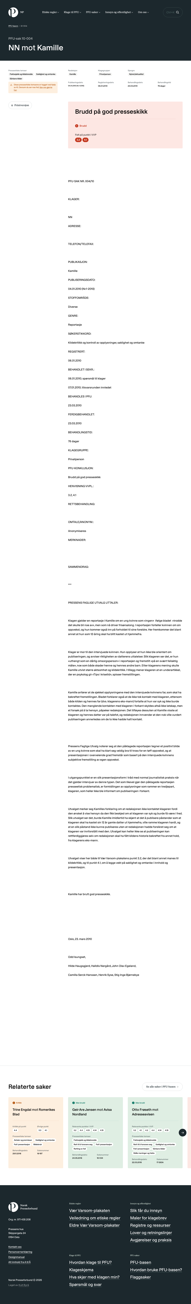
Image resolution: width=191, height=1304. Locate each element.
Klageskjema (81, 1269)
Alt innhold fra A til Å (19, 1262)
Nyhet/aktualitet (136, 74)
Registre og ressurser (150, 1225)
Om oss (142, 12)
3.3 (40, 1130)
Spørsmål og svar (85, 1284)
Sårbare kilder (16, 78)
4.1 (85, 139)
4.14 (95, 1130)
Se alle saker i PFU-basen (160, 1086)
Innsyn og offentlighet (118, 12)
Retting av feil (80, 1149)
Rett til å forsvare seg (83, 1144)
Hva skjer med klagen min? (94, 1277)
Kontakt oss (15, 1246)
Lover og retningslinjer (151, 1232)
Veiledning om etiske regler (94, 1217)
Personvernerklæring (20, 1251)
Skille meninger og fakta (144, 1153)
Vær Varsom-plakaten (89, 1210)
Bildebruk (37, 1144)
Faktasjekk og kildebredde (21, 74)
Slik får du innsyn (146, 1210)
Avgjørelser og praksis (151, 1239)
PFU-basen (13, 26)
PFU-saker (92, 12)
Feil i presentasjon (22, 1144)
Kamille (72, 74)
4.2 (146, 1130)
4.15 (101, 1130)
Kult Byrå (24, 1285)
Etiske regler (49, 12)
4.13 (88, 1130)
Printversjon (21, 105)
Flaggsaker (140, 1277)
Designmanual (16, 1257)
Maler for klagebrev (148, 1217)
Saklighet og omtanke (45, 74)
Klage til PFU (71, 12)
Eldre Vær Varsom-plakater (94, 1225)
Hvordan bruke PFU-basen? (156, 1269)
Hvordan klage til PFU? (90, 1262)
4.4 (15, 1130)
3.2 (78, 139)
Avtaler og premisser (23, 1140)
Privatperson (105, 74)
